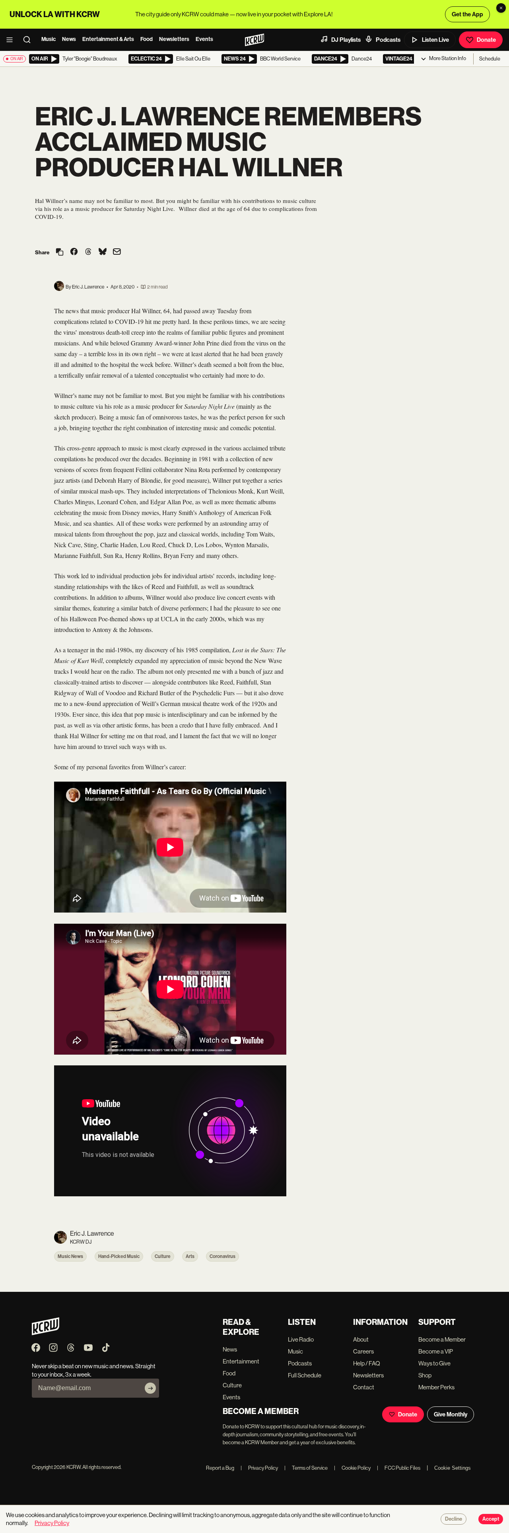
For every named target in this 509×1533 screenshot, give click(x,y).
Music (48, 39)
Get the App (467, 14)
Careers (363, 1351)
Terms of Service (306, 1468)
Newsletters (174, 39)
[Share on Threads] (88, 252)
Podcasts (388, 39)
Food (146, 39)
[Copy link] (60, 252)
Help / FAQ (366, 1363)
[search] (29, 40)
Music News (70, 1256)
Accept (490, 1519)
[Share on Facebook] (74, 252)
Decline (453, 1519)
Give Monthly (450, 1414)
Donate (486, 39)
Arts (190, 1256)
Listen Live (435, 39)
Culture (163, 1256)
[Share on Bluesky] (103, 252)
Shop (424, 1375)
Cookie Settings (452, 1468)
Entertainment (241, 1361)
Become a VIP (435, 1351)
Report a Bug (220, 1468)
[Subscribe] (150, 1388)
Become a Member (442, 1339)
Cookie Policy (352, 1468)
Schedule (489, 59)
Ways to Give (434, 1363)
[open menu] (12, 40)
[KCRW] (45, 1333)
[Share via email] (117, 252)
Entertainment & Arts (108, 39)
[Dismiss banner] (501, 8)
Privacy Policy (259, 1468)
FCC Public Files (398, 1468)
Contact (363, 1387)
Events (204, 39)
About (361, 1339)
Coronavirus (222, 1256)
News (69, 39)
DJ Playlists (346, 39)
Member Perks (436, 1387)
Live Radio (301, 1339)
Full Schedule (304, 1375)
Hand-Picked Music (119, 1256)
